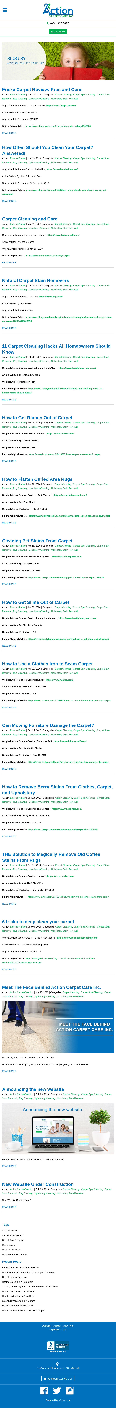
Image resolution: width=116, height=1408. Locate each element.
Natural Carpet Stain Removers (35, 280)
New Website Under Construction (38, 1184)
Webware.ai (64, 1400)
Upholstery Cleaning (39, 98)
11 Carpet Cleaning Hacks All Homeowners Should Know (30, 1286)
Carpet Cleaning (63, 94)
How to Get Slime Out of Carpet (35, 602)
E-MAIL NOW (58, 31)
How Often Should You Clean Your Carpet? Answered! (28, 1272)
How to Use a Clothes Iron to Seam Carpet (47, 663)
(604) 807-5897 (59, 23)
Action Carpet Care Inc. (58, 1325)
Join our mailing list (59, 1379)
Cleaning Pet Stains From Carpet (37, 540)
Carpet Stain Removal (13, 1240)
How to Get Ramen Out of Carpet (37, 417)
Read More (9, 133)
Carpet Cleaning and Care (30, 218)
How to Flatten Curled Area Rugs (37, 479)
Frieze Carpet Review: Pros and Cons (42, 89)
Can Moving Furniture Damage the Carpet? (48, 725)
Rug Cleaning (20, 98)
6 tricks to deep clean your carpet (38, 921)
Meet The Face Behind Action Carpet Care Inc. (51, 987)
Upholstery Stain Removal (64, 98)
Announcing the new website (33, 1089)
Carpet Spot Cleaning (84, 94)
